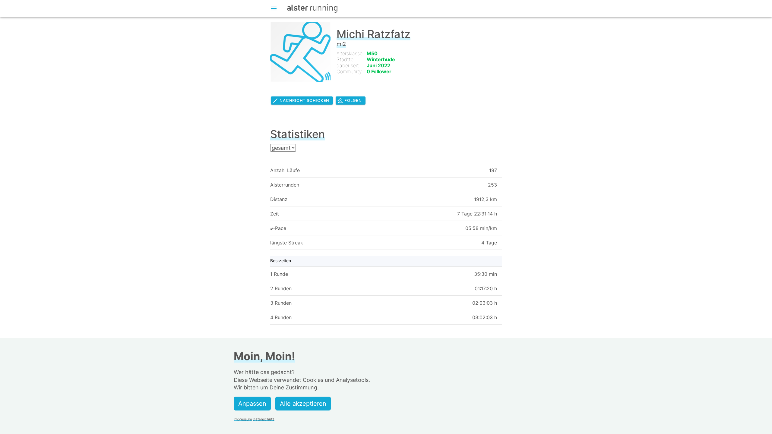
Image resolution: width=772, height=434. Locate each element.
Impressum (243, 419)
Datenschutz (263, 419)
